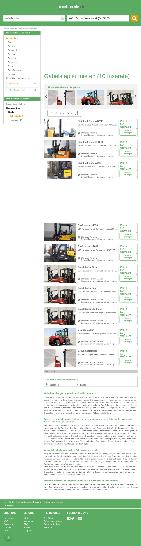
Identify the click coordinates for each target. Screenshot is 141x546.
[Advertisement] (92, 53)
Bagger (83, 385)
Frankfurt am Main (16, 70)
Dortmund (12, 50)
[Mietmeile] (72, 8)
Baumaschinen (13, 108)
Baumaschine (101, 469)
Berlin (10, 42)
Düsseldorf (12, 62)
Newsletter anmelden (27, 502)
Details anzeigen (128, 132)
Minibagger (54, 385)
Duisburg (12, 58)
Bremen (11, 46)
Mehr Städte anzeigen (16, 78)
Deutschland (12, 38)
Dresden (11, 54)
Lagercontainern (92, 405)
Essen (10, 66)
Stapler (11, 112)
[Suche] (134, 18)
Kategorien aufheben (15, 104)
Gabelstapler (17, 116)
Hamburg (12, 74)
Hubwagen (16, 120)
